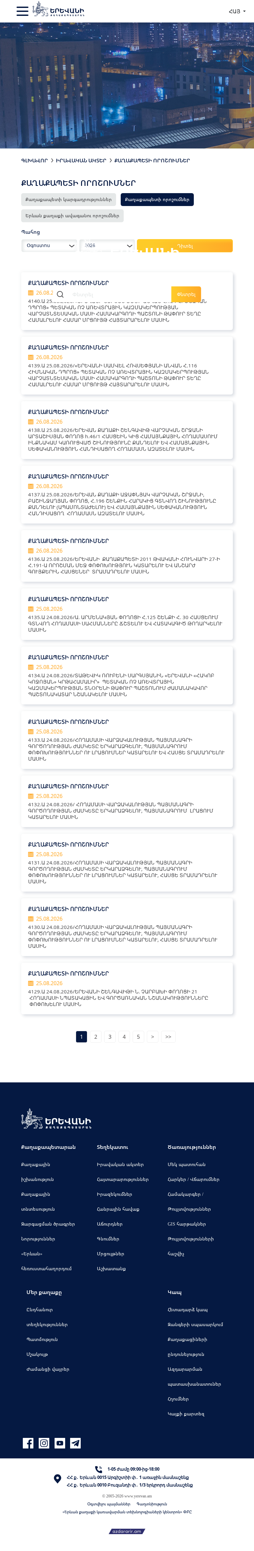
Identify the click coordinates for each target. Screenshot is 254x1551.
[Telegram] (75, 1443)
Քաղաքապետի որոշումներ (152, 160)
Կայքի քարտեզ (186, 1413)
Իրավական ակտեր (81, 160)
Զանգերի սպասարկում (195, 1324)
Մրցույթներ (110, 1253)
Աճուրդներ (110, 1224)
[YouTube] (61, 1443)
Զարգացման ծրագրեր (48, 1224)
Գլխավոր (34, 160)
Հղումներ (178, 1399)
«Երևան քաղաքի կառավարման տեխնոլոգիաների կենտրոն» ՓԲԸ (127, 1512)
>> (168, 1036)
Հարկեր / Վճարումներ (194, 1179)
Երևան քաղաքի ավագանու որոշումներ (72, 215)
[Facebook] (29, 1443)
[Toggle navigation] (23, 11)
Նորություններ (38, 1239)
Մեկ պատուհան (187, 1164)
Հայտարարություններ (123, 1179)
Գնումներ (108, 1239)
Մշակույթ (37, 1354)
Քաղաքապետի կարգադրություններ (68, 199)
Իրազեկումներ (114, 1194)
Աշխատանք (111, 1268)
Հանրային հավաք (118, 1209)
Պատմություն (42, 1339)
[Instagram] (45, 1443)
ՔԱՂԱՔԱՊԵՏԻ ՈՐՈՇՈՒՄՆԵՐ (68, 347)
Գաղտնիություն (152, 1504)
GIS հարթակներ (187, 1224)
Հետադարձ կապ (188, 1309)
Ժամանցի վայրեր (47, 1369)
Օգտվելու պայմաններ (108, 1504)
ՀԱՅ (235, 11)
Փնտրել (186, 294)
